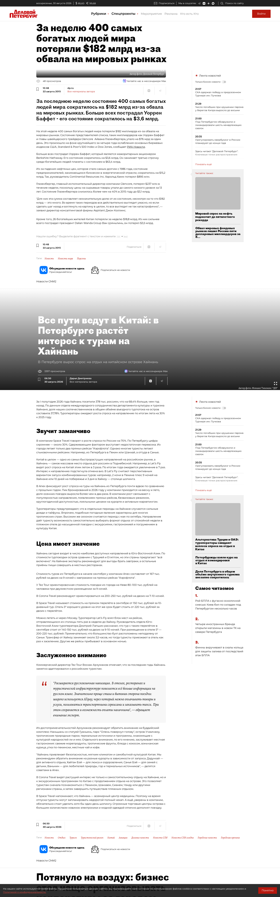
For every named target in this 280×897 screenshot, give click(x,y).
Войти (261, 13)
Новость (49, 258)
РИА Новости (136, 146)
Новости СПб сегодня (182, 837)
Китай (111, 837)
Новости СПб (160, 837)
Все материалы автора (81, 91)
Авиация (123, 837)
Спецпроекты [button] (123, 14)
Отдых (61, 837)
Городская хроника (230, 837)
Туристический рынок (92, 837)
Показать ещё (203, 164)
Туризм (73, 837)
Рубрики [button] (99, 14)
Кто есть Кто (189, 14)
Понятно (268, 890)
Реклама (171, 14)
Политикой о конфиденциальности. (24, 892)
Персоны (81, 258)
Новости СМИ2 (46, 281)
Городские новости (207, 837)
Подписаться (166, 3)
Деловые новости (140, 837)
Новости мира (65, 258)
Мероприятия (151, 14)
